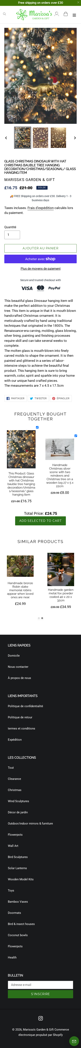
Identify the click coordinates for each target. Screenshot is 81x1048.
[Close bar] (78, 2)
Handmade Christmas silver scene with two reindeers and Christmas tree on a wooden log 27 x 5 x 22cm (60, 475)
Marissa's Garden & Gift (38, 1029)
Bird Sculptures (18, 857)
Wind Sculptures (18, 801)
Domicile (14, 655)
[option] (23, 138)
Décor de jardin (18, 812)
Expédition (15, 739)
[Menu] (74, 14)
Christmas (14, 790)
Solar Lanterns (17, 868)
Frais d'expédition (41, 208)
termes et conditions (21, 728)
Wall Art (13, 846)
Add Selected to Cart (40, 521)
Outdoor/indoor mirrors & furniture (30, 823)
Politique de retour (20, 717)
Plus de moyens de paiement (41, 269)
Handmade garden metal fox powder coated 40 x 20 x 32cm (61, 595)
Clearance (14, 779)
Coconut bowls (18, 935)
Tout (11, 767)
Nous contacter (18, 667)
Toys (11, 890)
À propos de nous (19, 678)
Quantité (10, 227)
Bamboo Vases (18, 901)
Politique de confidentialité (25, 706)
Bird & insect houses (21, 924)
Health (12, 957)
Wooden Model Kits (21, 879)
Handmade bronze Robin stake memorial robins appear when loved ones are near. (20, 590)
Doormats (14, 913)
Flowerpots (15, 834)
